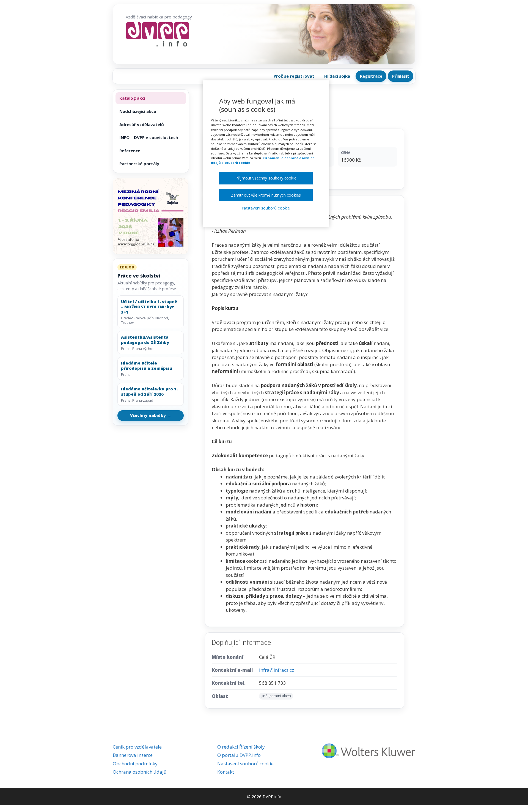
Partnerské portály (139, 163)
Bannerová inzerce (133, 755)
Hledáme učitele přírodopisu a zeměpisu (146, 365)
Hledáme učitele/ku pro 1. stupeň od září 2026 (149, 391)
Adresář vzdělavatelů (141, 124)
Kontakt (225, 772)
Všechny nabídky (150, 415)
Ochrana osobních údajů (139, 772)
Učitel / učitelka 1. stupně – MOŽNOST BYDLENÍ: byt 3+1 (149, 306)
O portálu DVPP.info (239, 755)
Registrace (371, 76)
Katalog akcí (132, 98)
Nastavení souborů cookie (245, 763)
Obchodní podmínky (135, 763)
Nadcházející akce (137, 111)
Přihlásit (400, 76)
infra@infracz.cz (276, 670)
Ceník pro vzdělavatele (137, 747)
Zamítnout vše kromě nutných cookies (266, 195)
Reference (129, 150)
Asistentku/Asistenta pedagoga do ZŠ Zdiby (145, 339)
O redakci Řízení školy (241, 747)
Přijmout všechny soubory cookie (265, 178)
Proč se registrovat (294, 76)
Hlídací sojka (337, 76)
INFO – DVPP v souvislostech (148, 137)
